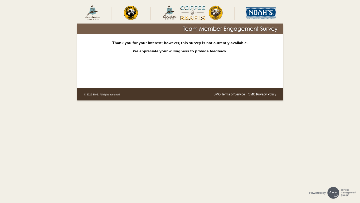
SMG (95, 94)
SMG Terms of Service (229, 94)
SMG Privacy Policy (262, 94)
